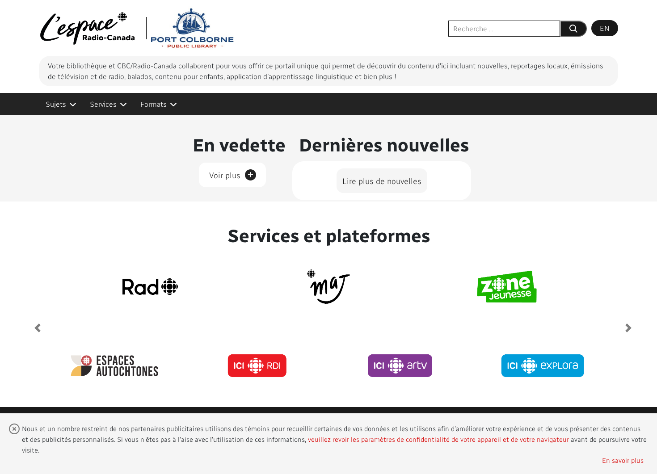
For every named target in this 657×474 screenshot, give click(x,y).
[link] (61, 104)
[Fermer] (14, 428)
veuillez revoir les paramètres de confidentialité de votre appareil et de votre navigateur (438, 439)
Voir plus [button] (231, 173)
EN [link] (605, 28)
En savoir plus (623, 460)
